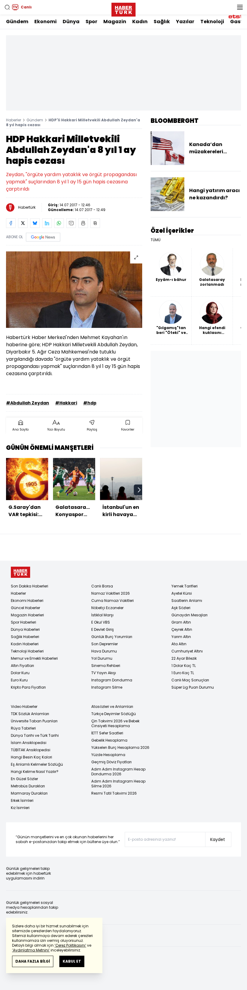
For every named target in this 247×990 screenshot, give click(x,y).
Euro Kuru (19, 680)
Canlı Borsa (102, 586)
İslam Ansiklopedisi (28, 742)
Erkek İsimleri (22, 800)
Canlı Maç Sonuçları (190, 680)
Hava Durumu (104, 651)
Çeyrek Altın (181, 629)
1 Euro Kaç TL (182, 672)
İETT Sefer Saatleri (107, 733)
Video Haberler (24, 706)
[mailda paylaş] (71, 223)
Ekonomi (45, 21)
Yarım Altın (181, 636)
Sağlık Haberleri (25, 636)
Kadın (140, 21)
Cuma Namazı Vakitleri (112, 600)
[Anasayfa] (20, 572)
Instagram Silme (106, 687)
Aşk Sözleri (180, 607)
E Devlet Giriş (102, 629)
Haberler (13, 120)
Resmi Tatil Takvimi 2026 (114, 793)
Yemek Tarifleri (184, 586)
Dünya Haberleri (25, 629)
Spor (91, 21)
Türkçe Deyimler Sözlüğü (113, 713)
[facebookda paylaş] (11, 223)
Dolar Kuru (20, 672)
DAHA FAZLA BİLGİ (32, 961)
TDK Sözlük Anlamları (30, 713)
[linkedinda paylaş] (47, 223)
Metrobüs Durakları (28, 786)
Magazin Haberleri (27, 615)
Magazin (114, 21)
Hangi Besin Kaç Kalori (31, 757)
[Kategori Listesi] (240, 7)
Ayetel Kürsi (181, 593)
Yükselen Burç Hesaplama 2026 (120, 747)
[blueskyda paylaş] (35, 223)
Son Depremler (104, 643)
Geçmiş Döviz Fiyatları (111, 761)
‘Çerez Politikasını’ (70, 945)
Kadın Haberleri (25, 643)
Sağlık (162, 21)
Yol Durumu (101, 658)
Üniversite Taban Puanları (34, 721)
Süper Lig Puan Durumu (192, 687)
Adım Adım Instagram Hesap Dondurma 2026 (118, 772)
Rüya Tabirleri (23, 728)
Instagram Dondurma (111, 680)
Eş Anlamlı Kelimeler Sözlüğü (37, 764)
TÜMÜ (156, 240)
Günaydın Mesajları (189, 615)
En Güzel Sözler (24, 778)
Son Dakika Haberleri (29, 586)
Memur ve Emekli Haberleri (34, 658)
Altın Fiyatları (22, 665)
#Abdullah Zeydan (27, 403)
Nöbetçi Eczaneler (107, 607)
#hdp (89, 403)
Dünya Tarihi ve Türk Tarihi (35, 735)
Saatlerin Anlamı (186, 600)
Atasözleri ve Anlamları (112, 706)
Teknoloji (212, 21)
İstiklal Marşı (102, 615)
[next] (139, 489)
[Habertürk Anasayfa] (123, 8)
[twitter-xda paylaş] (23, 223)
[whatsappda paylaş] (59, 223)
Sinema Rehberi (105, 665)
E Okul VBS (100, 622)
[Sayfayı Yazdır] (83, 223)
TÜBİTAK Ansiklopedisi (30, 749)
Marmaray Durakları (29, 793)
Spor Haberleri (23, 622)
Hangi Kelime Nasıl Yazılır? (34, 771)
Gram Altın (181, 622)
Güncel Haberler (25, 607)
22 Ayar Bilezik (184, 658)
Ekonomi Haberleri (27, 600)
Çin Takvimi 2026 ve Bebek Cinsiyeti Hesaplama (115, 723)
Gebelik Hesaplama (109, 740)
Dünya (71, 21)
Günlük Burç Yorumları (111, 636)
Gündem (17, 21)
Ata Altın (178, 643)
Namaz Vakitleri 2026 (110, 593)
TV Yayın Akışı (103, 672)
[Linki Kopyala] (95, 223)
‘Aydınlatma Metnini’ (31, 950)
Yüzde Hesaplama (108, 754)
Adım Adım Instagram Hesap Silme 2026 (118, 784)
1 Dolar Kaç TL (183, 665)
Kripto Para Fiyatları (28, 687)
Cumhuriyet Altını (187, 651)
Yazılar (185, 21)
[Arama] (7, 7)
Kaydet (217, 839)
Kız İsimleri (20, 807)
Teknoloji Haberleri (27, 651)
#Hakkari (66, 403)
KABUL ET (72, 961)
